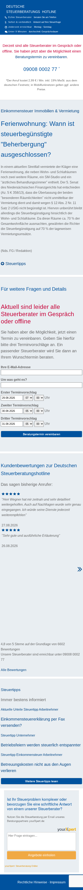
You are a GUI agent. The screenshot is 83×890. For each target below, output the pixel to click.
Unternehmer (25, 735)
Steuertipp (31, 709)
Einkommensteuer (17, 111)
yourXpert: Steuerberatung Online (21, 866)
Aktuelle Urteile (12, 709)
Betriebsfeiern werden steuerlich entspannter (41, 745)
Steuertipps (15, 263)
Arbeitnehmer (48, 709)
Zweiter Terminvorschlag (19, 405)
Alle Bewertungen (13, 670)
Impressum (57, 882)
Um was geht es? (14, 379)
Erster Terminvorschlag (19, 392)
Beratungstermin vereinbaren (41, 434)
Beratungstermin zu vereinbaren (41, 57)
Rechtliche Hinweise (32, 882)
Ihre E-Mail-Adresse (16, 367)
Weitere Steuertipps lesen (41, 781)
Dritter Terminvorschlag (19, 418)
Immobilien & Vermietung (56, 111)
